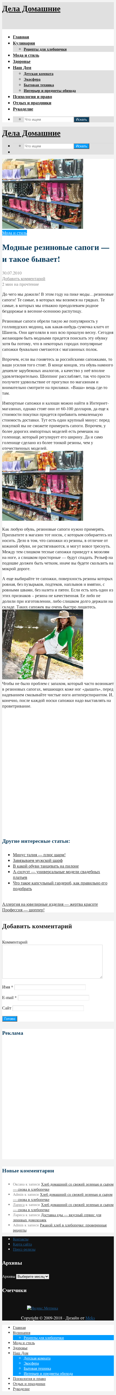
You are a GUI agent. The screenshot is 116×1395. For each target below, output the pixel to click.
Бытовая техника (39, 85)
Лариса (19, 1204)
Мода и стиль (26, 55)
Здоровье (21, 61)
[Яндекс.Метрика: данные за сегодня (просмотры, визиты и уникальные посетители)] (42, 1308)
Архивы (8, 1276)
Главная (21, 37)
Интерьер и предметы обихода (50, 90)
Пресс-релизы (24, 1249)
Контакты (20, 1238)
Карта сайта (22, 1244)
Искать (81, 119)
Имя (7, 987)
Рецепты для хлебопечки (45, 49)
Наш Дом (22, 67)
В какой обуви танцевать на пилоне (46, 866)
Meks (90, 1318)
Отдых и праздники (32, 102)
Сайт (6, 1008)
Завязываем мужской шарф (38, 860)
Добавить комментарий (23, 278)
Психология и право (32, 96)
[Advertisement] (58, 771)
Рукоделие (23, 109)
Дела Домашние (31, 8)
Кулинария (24, 43)
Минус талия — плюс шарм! (39, 854)
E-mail (9, 997)
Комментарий (15, 942)
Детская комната (38, 73)
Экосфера (32, 79)
